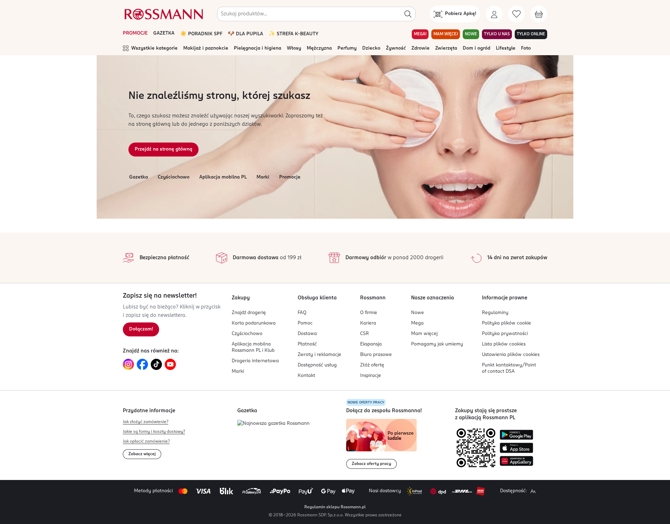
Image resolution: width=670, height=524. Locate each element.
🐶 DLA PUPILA (245, 34)
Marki (262, 177)
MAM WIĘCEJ (445, 34)
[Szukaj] (408, 14)
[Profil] (494, 14)
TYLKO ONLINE (531, 34)
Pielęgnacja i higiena (257, 48)
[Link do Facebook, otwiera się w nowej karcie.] (142, 364)
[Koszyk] (538, 14)
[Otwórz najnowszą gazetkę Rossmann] (273, 424)
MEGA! (420, 34)
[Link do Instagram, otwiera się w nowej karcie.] (128, 364)
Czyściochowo (173, 177)
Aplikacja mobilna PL (223, 177)
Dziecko (371, 48)
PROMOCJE (135, 33)
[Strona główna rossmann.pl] (163, 14)
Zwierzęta (446, 48)
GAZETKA (163, 33)
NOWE (471, 34)
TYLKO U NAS (497, 34)
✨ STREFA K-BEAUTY (293, 34)
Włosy (294, 48)
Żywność (396, 48)
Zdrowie (420, 48)
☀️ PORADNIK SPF (201, 34)
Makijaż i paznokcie (205, 48)
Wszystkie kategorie (154, 48)
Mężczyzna (319, 48)
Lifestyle (505, 48)
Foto (526, 48)
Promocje (289, 177)
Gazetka (138, 177)
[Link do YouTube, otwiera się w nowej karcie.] (170, 364)
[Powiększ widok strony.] (532, 491)
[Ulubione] (516, 14)
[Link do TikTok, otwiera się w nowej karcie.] (156, 364)
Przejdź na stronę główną (163, 149)
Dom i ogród (476, 48)
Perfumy (347, 48)
